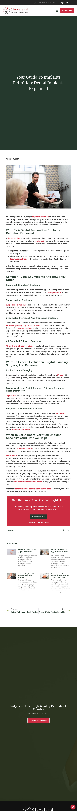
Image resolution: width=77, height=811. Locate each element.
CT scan (60, 375)
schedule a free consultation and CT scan (33, 489)
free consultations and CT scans (28, 482)
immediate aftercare (21, 429)
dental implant (14, 238)
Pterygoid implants (24, 328)
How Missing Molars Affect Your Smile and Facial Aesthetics (27, 551)
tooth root (39, 241)
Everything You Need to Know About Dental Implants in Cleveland (60, 551)
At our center (11, 455)
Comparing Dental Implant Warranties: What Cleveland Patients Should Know (60, 575)
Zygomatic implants (31, 325)
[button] (57, 10)
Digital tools (11, 395)
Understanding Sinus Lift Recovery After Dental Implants (26, 575)
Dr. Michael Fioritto (24, 448)
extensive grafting (14, 325)
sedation (60, 413)
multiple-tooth (54, 292)
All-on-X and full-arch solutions (19, 346)
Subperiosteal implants (16, 305)
